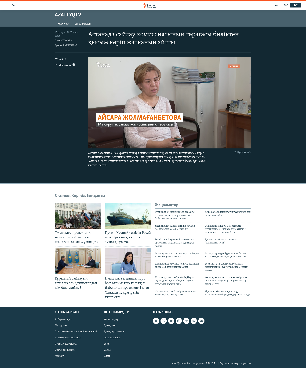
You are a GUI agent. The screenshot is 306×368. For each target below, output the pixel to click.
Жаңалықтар (111, 319)
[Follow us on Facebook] (156, 321)
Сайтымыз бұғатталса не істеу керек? (76, 331)
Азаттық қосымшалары (68, 337)
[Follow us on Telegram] (186, 321)
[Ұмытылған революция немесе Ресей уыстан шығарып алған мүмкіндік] (78, 216)
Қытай (107, 350)
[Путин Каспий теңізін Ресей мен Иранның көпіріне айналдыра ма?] (128, 216)
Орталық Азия (112, 337)
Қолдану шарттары (65, 343)
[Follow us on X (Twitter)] (163, 321)
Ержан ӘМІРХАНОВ (66, 45)
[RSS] (194, 321)
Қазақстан (110, 325)
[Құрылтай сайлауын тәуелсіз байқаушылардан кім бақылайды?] (78, 261)
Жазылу (59, 356)
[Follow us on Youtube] (171, 321)
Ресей (107, 343)
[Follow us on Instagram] (179, 321)
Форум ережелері (65, 350)
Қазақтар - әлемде (114, 331)
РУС (286, 5)
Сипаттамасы (83, 24)
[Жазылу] (201, 321)
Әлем (107, 356)
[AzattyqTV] (276, 5)
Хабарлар (63, 24)
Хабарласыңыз (63, 319)
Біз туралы (61, 325)
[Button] (60, 60)
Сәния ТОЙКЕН (64, 40)
